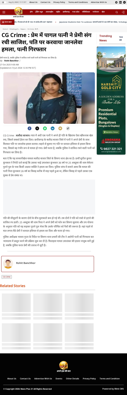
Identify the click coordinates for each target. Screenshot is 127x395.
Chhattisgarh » (14, 29)
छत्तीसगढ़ (66, 12)
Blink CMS (119, 389)
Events (59, 379)
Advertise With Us (99, 2)
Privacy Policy (59, 2)
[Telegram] (116, 2)
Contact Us (45, 2)
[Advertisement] (49, 198)
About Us (33, 2)
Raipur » (23, 29)
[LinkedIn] (120, 2)
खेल (103, 12)
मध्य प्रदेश (75, 12)
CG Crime (6, 277)
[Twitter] (37, 128)
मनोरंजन (96, 12)
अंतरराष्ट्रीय (49, 12)
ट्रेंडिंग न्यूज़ (39, 12)
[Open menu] (4, 12)
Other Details (72, 379)
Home (5, 29)
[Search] (117, 12)
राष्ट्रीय (58, 12)
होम (31, 12)
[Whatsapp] (45, 128)
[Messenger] (124, 2)
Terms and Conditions (78, 2)
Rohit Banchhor (11, 61)
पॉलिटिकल (86, 12)
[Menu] (123, 12)
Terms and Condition (110, 379)
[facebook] (30, 128)
